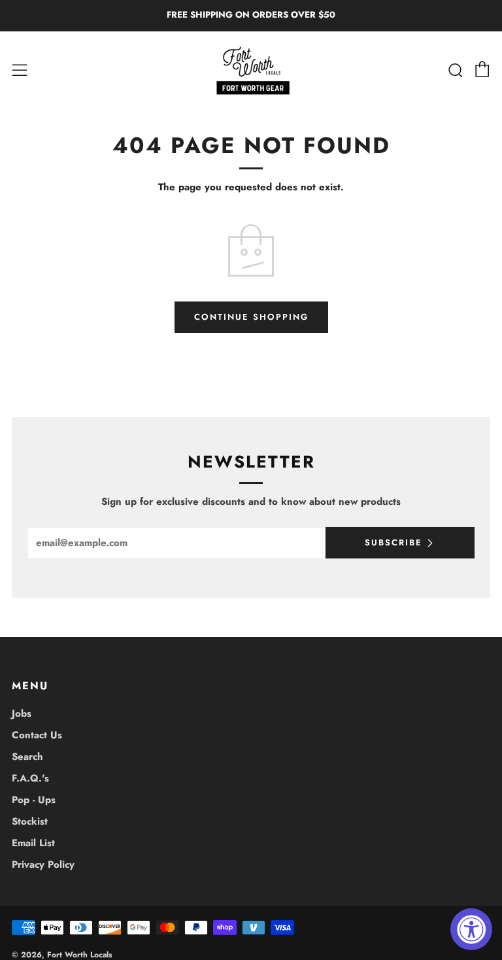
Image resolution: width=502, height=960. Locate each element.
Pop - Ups (34, 800)
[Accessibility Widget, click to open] (471, 929)
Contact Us (37, 735)
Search (27, 756)
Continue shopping (251, 317)
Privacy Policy (43, 864)
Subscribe (393, 542)
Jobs (21, 713)
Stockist (30, 821)
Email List (33, 843)
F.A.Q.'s (30, 778)
